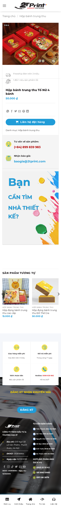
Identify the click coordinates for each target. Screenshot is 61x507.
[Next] (58, 300)
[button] (4, 6)
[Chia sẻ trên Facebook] (11, 111)
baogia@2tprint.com (30, 161)
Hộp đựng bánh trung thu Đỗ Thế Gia (44, 311)
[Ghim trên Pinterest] (23, 111)
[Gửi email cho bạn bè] (19, 111)
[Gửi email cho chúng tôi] (20, 466)
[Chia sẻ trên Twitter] (15, 111)
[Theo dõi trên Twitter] (16, 466)
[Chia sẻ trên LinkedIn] (27, 111)
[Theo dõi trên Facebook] (4, 466)
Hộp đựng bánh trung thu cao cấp (14, 311)
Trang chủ (8, 16)
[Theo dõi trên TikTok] (12, 466)
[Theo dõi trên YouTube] (24, 466)
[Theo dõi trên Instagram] (8, 466)
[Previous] (3, 300)
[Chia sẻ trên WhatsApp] (7, 111)
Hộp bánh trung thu (33, 16)
